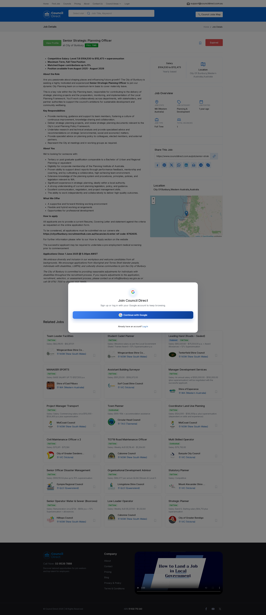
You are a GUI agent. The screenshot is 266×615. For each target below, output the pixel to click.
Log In (145, 326)
